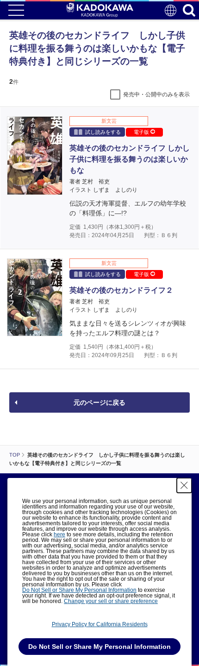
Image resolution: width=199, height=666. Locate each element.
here (59, 534)
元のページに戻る (99, 402)
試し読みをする (103, 132)
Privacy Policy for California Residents (100, 624)
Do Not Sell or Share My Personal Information (79, 590)
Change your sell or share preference (111, 601)
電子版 (142, 132)
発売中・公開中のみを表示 (156, 94)
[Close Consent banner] (184, 485)
